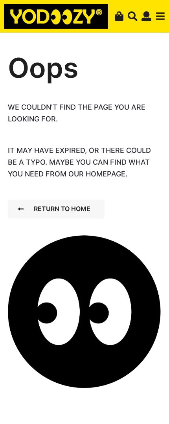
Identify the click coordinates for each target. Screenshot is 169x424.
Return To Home (62, 209)
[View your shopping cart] (119, 16)
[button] (133, 16)
